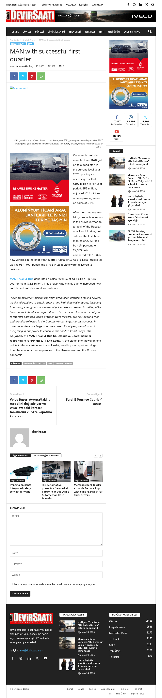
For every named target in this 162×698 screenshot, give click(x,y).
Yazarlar (71, 4)
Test (101, 31)
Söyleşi (39, 31)
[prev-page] (96, 455)
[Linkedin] (140, 5)
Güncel (27, 31)
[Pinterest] (32, 76)
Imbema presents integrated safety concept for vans (20, 488)
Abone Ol (116, 130)
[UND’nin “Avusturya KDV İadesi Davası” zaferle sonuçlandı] (117, 163)
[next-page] (101, 455)
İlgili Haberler (20, 455)
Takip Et (131, 116)
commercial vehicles (34, 363)
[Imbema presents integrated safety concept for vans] (24, 471)
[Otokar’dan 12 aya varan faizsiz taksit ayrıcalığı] (117, 219)
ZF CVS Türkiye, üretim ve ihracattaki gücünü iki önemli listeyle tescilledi (140, 236)
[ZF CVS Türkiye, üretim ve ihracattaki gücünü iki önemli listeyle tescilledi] (117, 236)
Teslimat (90, 31)
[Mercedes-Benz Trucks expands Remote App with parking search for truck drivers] (88, 471)
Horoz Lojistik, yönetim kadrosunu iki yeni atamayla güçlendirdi (139, 201)
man (50, 363)
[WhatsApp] (41, 76)
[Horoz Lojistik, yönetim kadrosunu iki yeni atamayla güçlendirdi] (117, 201)
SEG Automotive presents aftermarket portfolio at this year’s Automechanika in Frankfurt (55, 491)
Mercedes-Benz (118, 633)
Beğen (116, 116)
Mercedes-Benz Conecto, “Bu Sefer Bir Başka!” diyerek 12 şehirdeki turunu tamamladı (140, 181)
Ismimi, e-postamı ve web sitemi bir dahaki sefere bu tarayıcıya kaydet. (55, 584)
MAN (30, 44)
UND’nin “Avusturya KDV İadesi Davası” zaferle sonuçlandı (139, 161)
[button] (149, 31)
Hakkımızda (97, 4)
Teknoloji (75, 31)
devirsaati (21, 66)
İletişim (83, 4)
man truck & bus (64, 363)
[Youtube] (152, 5)
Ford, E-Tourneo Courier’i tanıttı (84, 401)
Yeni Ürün (114, 31)
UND (112, 645)
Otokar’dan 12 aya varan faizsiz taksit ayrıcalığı (138, 217)
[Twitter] (146, 5)
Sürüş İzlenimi (56, 31)
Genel (15, 31)
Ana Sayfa (14, 39)
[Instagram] (134, 5)
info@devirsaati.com (31, 650)
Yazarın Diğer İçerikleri (46, 455)
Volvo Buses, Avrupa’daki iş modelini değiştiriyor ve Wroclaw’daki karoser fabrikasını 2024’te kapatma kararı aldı (31, 407)
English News (132, 31)
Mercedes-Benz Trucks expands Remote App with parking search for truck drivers (88, 490)
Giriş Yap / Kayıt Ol (52, 4)
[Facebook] (128, 5)
